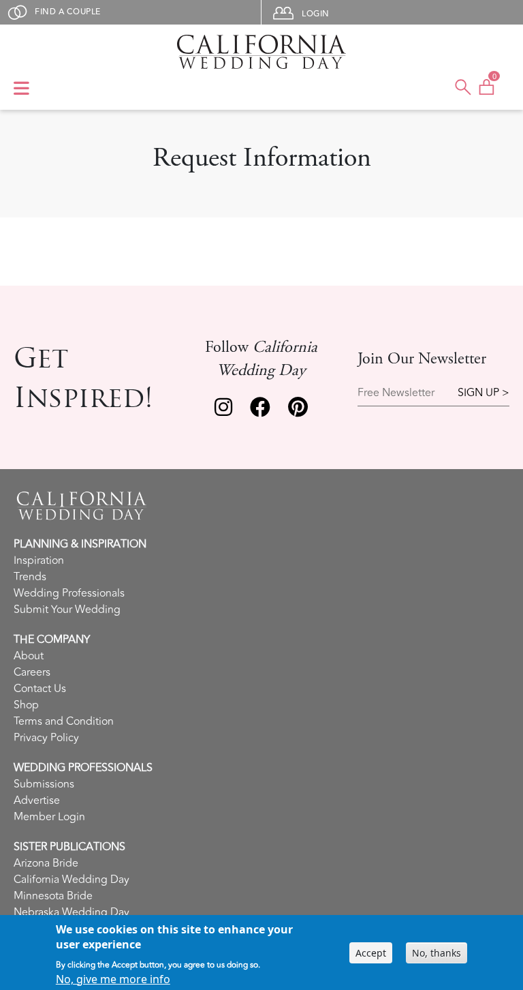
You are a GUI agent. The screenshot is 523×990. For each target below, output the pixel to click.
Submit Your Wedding (67, 609)
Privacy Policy (46, 738)
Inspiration (39, 560)
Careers (32, 672)
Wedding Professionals (69, 593)
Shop (26, 705)
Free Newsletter (396, 393)
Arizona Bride (46, 863)
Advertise (37, 800)
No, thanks (436, 952)
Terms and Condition (64, 721)
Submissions (44, 784)
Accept (370, 952)
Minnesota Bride (53, 896)
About (29, 656)
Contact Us (40, 688)
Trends (30, 577)
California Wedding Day (71, 879)
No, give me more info (113, 979)
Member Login (49, 817)
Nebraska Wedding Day (71, 912)
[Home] (261, 52)
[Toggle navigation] (21, 89)
